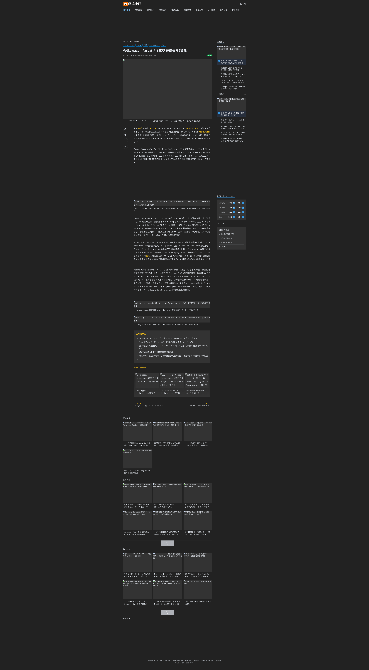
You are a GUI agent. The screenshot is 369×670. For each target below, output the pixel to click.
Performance (129, 45)
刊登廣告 (150, 660)
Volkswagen (154, 45)
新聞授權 (167, 660)
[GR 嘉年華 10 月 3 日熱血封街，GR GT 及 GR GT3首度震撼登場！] (198, 562)
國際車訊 (151, 10)
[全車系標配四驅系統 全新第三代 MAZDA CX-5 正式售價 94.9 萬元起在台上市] (167, 589)
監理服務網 (223, 246)
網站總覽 (218, 660)
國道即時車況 (224, 230)
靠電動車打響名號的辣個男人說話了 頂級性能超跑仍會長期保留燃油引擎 (167, 444)
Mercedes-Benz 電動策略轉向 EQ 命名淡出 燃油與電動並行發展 (136, 533)
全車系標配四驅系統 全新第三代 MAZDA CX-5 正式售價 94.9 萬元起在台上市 (167, 602)
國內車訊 (126, 10)
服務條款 (175, 660)
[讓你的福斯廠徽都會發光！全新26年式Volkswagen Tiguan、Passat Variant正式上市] (197, 380)
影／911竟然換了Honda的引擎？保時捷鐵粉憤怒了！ (166, 505)
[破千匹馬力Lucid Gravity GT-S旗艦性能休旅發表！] (137, 458)
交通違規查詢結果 (225, 238)
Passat (139, 45)
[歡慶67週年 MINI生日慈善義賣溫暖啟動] (198, 589)
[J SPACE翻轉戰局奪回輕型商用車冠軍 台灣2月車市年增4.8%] (167, 520)
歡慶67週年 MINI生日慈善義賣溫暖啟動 (156, 352)
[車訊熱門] (245, 94)
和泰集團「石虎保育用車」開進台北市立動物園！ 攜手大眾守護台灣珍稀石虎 (173, 355)
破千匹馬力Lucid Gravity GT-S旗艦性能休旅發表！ (137, 471)
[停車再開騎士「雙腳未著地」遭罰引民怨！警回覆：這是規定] (198, 520)
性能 (163, 45)
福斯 (145, 45)
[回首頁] (135, 4)
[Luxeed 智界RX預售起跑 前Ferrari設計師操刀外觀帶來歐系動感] (198, 431)
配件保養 (223, 10)
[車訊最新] (245, 42)
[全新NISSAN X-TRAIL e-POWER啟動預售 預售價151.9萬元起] (137, 562)
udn (124, 41)
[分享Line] (125, 134)
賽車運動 (235, 10)
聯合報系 (196, 660)
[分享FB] (125, 129)
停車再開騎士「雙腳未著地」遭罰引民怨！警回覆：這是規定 (197, 533)
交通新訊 (175, 10)
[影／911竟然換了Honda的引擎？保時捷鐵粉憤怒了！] (167, 493)
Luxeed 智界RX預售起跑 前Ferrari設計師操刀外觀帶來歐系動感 (197, 444)
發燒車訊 (130, 41)
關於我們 (210, 660)
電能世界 (163, 10)
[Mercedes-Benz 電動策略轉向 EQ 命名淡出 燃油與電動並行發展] (137, 520)
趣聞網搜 (187, 10)
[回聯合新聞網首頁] (125, 4)
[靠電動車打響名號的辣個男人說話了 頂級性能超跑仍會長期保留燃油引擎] (167, 431)
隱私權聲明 (187, 660)
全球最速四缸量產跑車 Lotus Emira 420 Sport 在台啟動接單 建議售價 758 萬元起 (173, 347)
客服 (161, 660)
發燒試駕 (138, 10)
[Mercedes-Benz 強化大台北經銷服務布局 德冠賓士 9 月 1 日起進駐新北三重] (167, 562)
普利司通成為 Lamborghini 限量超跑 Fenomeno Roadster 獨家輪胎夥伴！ (137, 444)
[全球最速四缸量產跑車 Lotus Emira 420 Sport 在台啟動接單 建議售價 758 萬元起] (137, 589)
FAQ (157, 660)
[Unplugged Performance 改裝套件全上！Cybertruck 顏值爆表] (147, 380)
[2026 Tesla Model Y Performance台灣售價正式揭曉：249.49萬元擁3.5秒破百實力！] (172, 380)
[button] (244, 3)
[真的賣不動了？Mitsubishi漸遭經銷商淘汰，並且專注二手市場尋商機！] (137, 493)
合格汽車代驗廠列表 (226, 234)
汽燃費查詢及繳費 (225, 242)
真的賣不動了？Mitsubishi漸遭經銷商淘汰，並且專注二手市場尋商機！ (137, 505)
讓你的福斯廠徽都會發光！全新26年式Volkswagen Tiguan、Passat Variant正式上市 (196, 391)
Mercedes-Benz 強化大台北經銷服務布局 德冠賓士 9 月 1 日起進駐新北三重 (167, 575)
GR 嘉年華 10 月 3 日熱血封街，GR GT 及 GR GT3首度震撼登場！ (168, 338)
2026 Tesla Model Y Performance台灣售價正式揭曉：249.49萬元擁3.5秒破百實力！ (172, 391)
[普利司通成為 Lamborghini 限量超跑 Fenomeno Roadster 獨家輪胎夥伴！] (137, 431)
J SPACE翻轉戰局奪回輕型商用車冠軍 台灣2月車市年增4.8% (167, 533)
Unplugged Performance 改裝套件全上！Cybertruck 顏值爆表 (146, 391)
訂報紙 (203, 660)
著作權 (181, 660)
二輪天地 (199, 10)
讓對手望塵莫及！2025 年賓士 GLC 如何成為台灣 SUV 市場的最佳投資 (197, 505)
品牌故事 (211, 10)
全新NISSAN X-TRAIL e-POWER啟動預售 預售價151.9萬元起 (166, 342)
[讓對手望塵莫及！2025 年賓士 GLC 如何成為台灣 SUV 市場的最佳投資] (198, 493)
